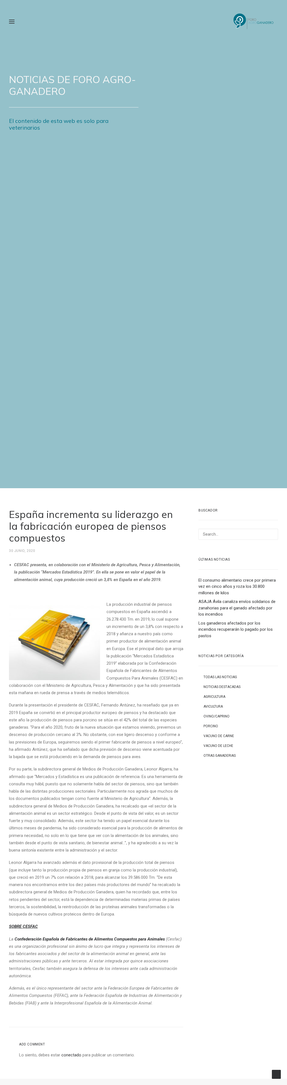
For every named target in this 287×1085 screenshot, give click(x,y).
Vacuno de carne (218, 736)
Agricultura (214, 697)
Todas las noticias (220, 677)
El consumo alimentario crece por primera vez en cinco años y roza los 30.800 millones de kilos (237, 586)
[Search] (238, 534)
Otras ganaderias (219, 756)
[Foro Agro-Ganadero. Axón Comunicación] (254, 22)
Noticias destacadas (221, 687)
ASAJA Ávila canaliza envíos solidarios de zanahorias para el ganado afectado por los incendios (237, 608)
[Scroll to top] (276, 1074)
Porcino (210, 726)
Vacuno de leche (218, 746)
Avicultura (213, 706)
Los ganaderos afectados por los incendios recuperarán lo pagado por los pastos (235, 629)
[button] (271, 534)
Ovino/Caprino (216, 716)
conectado (71, 1055)
